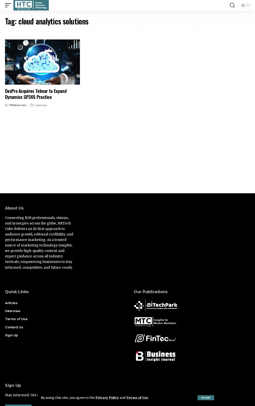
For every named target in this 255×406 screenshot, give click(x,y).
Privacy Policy (107, 398)
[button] (205, 397)
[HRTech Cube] (31, 5)
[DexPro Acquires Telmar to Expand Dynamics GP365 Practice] (42, 62)
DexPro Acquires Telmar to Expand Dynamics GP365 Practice (35, 93)
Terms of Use (137, 398)
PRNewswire (17, 105)
